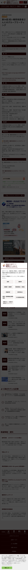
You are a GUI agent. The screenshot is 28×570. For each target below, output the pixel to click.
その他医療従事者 (20, 297)
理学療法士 (20, 292)
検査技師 (8, 292)
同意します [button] (7, 567)
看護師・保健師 (8, 287)
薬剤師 (20, 281)
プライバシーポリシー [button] (7, 564)
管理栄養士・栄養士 (20, 287)
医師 (8, 281)
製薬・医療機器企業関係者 (8, 297)
